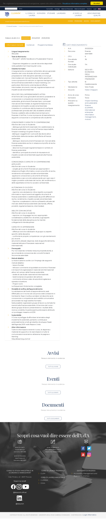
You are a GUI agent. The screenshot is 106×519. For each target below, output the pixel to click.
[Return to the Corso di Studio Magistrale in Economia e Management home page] (14, 14)
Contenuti (30, 45)
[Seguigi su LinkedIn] (20, 498)
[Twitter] (89, 448)
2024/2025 (36, 38)
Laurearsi (61, 13)
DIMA (43, 483)
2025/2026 (46, 38)
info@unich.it (55, 447)
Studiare (51, 13)
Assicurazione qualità (93, 14)
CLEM (43, 473)
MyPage (57, 9)
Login (95, 9)
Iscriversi (41, 13)
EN (99, 9)
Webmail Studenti (79, 9)
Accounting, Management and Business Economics (85, 474)
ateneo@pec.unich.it (54, 449)
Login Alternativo (89, 515)
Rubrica (89, 9)
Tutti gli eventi (53, 392)
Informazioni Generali (15, 45)
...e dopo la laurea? (77, 14)
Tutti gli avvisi (53, 366)
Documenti (95, 21)
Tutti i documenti (53, 418)
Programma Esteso (45, 45)
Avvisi (86, 21)
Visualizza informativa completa (74, 3)
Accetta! (96, 3)
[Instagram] (89, 454)
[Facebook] (83, 448)
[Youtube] (83, 454)
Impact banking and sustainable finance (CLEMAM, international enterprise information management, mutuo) (91, 110)
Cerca (20, 8)
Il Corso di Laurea (30, 14)
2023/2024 (26, 38)
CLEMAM (44, 480)
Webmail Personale (67, 9)
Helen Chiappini (91, 90)
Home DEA (49, 9)
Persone (78, 21)
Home (70, 21)
